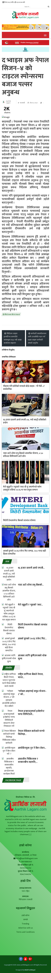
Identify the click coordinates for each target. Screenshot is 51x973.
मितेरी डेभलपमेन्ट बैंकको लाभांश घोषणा (19, 520)
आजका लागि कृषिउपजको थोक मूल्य (32, 657)
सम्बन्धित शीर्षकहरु (9, 357)
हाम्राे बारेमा (25, 845)
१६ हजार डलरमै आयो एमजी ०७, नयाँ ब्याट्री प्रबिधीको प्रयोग (24, 421)
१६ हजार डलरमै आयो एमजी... (31, 568)
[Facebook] (21, 959)
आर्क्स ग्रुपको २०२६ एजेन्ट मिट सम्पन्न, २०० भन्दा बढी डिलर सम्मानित (24, 552)
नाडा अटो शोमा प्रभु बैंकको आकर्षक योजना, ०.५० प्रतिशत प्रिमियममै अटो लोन (23, 454)
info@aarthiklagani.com (27, 858)
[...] (29, 834)
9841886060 (26, 861)
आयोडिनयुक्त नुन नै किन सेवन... (32, 748)
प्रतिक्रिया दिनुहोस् (8, 350)
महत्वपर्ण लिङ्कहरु (25, 908)
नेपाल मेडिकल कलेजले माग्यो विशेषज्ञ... (31, 732)
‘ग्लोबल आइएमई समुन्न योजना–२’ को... (32, 692)
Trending (25, 923)
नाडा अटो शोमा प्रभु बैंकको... (31, 585)
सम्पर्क (25, 919)
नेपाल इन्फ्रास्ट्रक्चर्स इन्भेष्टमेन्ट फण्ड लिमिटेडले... (31, 712)
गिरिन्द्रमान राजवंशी (25, 899)
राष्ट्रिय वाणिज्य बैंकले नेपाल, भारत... (30, 675)
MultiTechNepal (30, 969)
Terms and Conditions (25, 932)
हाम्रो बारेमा (25, 915)
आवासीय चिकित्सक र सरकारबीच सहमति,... (28, 760)
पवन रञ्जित (25, 891)
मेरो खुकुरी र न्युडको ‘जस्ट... (30, 605)
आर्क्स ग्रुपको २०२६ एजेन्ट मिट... (32, 638)
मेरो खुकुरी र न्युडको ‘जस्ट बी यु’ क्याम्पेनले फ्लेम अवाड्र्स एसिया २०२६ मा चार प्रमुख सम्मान (22, 488)
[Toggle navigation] (45, 35)
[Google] (30, 959)
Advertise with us (25, 928)
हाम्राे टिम (26, 880)
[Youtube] (25, 959)
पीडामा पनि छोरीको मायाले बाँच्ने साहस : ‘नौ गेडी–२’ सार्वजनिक (24, 387)
